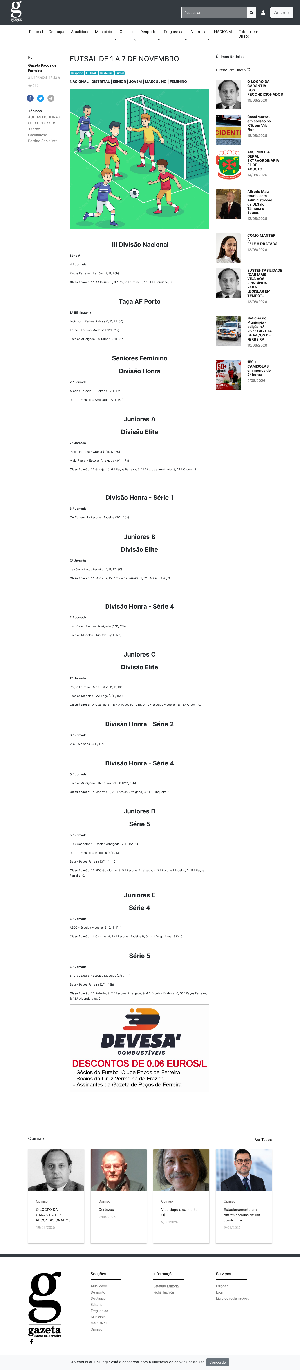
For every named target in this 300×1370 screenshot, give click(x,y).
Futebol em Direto (248, 34)
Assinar (281, 12)
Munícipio (103, 31)
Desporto (148, 31)
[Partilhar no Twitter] (40, 98)
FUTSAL (91, 73)
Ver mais (198, 31)
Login (220, 1292)
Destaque (57, 31)
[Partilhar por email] (50, 98)
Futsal (120, 73)
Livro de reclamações (232, 1298)
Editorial (36, 31)
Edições (222, 1286)
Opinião (126, 31)
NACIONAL (223, 31)
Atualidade (80, 31)
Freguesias (173, 31)
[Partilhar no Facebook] (30, 98)
